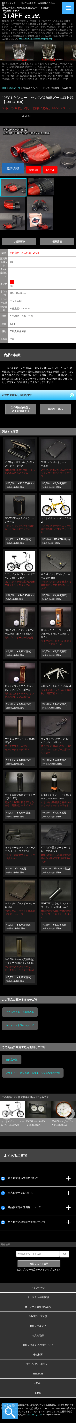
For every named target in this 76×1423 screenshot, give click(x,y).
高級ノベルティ (38, 1326)
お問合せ (38, 1383)
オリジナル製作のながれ (38, 1306)
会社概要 (38, 1354)
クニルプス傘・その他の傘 (20, 1012)
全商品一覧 (12, 1059)
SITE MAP (38, 1373)
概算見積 (13, 168)
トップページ (38, 1287)
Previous (2, 1109)
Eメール (50, 169)
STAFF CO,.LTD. (34, 1414)
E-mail (38, 1392)
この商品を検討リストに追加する (21, 409)
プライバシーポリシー (38, 1364)
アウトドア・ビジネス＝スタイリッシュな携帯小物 (33, 1073)
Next (64, 1109)
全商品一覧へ (55, 409)
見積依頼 (33, 169)
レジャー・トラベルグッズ (20, 1025)
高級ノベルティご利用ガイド (38, 1345)
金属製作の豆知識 (38, 1316)
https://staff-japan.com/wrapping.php (35, 38)
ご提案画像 (19, 241)
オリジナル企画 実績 (38, 1297)
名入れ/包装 (38, 1335)
